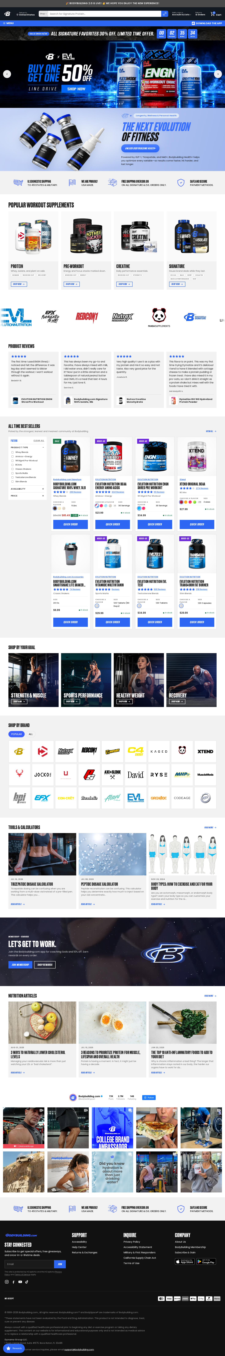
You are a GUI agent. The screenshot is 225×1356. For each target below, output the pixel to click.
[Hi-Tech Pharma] (205, 798)
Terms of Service (22, 1274)
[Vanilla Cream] (59, 508)
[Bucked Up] (19, 775)
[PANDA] (182, 751)
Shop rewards (45, 964)
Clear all (39, 440)
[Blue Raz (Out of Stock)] (105, 505)
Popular (16, 734)
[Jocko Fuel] (43, 775)
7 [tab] (119, 103)
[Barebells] (89, 798)
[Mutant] (112, 751)
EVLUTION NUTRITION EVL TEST (152, 583)
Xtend (183, 479)
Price (14, 495)
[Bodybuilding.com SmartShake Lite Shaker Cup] (70, 553)
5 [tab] (112, 103)
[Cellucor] (136, 751)
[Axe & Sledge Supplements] (112, 775)
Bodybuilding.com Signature (67, 479)
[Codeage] (182, 798)
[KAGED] (159, 751)
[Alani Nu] (112, 798)
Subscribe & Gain (185, 1252)
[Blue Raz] (139, 508)
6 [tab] (116, 103)
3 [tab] (108, 103)
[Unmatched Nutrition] (66, 775)
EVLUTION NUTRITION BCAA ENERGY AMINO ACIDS (110, 485)
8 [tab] (122, 103)
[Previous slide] (7, 74)
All (31, 734)
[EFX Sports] (43, 798)
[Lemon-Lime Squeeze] (194, 502)
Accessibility (79, 1242)
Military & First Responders (140, 1252)
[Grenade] (159, 798)
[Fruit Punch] (101, 505)
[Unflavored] (97, 605)
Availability (18, 488)
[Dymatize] (43, 751)
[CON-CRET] (66, 798)
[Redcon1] (89, 751)
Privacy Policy (132, 1242)
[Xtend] (205, 751)
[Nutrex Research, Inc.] (66, 751)
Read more (208, 827)
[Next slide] (218, 74)
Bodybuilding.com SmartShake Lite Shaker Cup (68, 585)
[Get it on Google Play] (206, 1261)
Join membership (20, 964)
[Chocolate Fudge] (54, 508)
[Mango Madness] (185, 502)
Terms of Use (131, 1263)
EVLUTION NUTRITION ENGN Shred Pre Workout (153, 485)
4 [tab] (110, 103)
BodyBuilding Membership (190, 1247)
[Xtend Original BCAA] (196, 456)
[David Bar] (136, 775)
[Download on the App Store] (185, 1261)
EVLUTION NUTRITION (105, 479)
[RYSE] (159, 775)
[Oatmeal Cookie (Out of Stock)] (63, 508)
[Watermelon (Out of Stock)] (110, 505)
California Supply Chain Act (140, 1258)
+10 (199, 502)
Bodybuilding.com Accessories (68, 577)
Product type (19, 447)
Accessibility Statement (138, 1247)
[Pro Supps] (89, 775)
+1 (115, 506)
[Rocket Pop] (97, 505)
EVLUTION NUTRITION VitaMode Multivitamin (109, 583)
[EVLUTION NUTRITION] (136, 798)
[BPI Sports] (19, 798)
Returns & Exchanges (84, 1252)
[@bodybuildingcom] (73, 1098)
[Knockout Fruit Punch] (190, 502)
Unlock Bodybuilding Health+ (140, 148)
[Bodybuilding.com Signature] (19, 751)
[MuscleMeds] (205, 775)
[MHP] (182, 775)
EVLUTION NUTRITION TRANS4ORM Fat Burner (194, 583)
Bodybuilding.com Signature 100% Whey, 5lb (69, 485)
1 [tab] (103, 103)
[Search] (164, 14)
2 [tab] (105, 103)
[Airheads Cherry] (181, 502)
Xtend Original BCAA (192, 483)
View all (209, 431)
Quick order (71, 524)
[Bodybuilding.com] (7, 13)
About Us (180, 1242)
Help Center (79, 1247)
